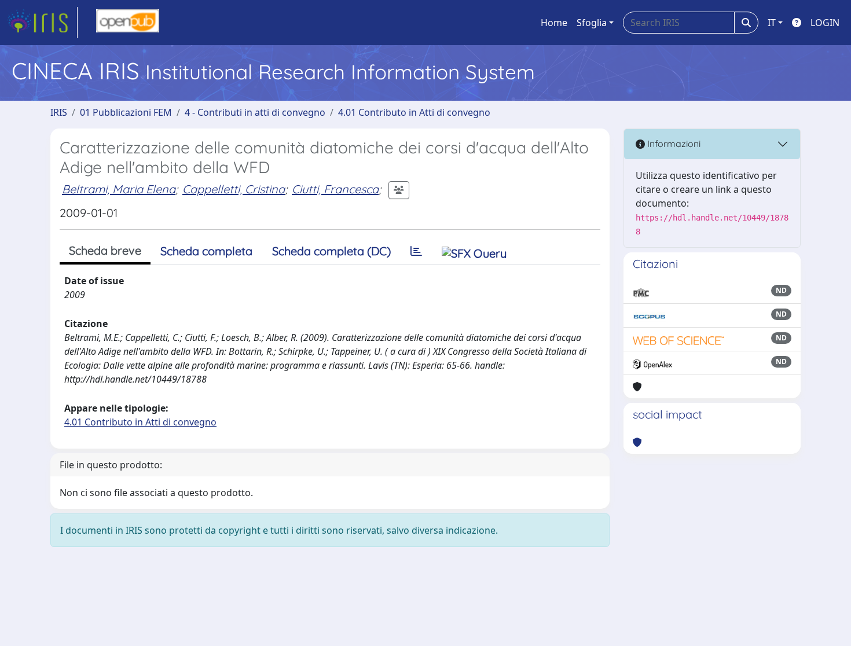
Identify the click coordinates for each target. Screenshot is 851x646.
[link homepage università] (127, 22)
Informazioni (672, 143)
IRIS (58, 112)
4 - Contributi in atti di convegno (255, 112)
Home (554, 22)
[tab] (416, 251)
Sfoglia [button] (592, 22)
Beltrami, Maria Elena (118, 189)
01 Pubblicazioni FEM (126, 112)
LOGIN (824, 22)
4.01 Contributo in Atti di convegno (414, 112)
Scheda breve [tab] (105, 250)
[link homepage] (42, 22)
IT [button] (772, 22)
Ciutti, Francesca (335, 189)
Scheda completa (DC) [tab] (331, 251)
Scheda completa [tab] (206, 251)
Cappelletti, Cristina (233, 189)
